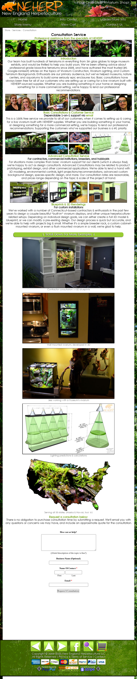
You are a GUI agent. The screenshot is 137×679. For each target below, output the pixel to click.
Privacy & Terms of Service (75, 657)
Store (7, 30)
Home (22, 20)
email (89, 116)
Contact (99, 657)
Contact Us (114, 25)
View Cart (68, 25)
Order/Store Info (114, 20)
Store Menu (22, 25)
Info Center (68, 20)
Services (16, 30)
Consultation (29, 30)
